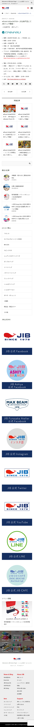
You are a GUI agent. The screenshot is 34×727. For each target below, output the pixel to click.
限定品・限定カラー (10, 306)
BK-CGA (6, 244)
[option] (17, 614)
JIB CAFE (19, 691)
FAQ (18, 707)
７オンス (6, 233)
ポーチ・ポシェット (10, 295)
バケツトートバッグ (10, 273)
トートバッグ (8, 267)
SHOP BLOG (7, 685)
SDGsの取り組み (21, 688)
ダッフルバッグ (8, 261)
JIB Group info (7, 683)
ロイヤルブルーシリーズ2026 (13, 239)
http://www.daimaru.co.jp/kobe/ (16, 79)
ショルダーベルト (9, 290)
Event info (11, 18)
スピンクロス (8, 250)
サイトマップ (20, 710)
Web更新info (7, 677)
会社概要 (19, 694)
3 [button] (18, 617)
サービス (19, 680)
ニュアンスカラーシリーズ (12, 256)
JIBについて (20, 677)
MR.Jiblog (6, 688)
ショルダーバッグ (9, 284)
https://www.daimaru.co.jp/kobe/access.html (17, 58)
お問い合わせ (20, 704)
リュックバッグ (8, 278)
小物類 (6, 301)
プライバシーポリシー (22, 712)
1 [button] (15, 617)
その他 (6, 312)
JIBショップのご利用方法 (23, 701)
